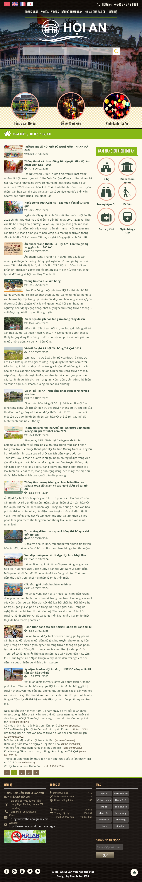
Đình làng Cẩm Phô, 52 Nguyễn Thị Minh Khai (32, 744)
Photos (44, 12)
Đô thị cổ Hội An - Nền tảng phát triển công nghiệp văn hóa (56, 392)
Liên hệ (113, 12)
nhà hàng (121, 819)
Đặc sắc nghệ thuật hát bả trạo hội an (48, 584)
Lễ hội (106, 179)
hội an (104, 793)
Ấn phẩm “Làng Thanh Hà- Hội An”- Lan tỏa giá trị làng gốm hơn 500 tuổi (56, 245)
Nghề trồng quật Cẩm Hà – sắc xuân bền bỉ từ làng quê (56, 204)
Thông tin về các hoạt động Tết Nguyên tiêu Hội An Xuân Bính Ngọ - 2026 (56, 163)
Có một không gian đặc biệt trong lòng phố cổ (32, 725)
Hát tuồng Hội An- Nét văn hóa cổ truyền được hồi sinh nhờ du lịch (45, 733)
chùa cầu (103, 813)
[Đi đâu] (127, 194)
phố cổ (103, 806)
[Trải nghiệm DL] (106, 194)
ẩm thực (120, 826)
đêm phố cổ (121, 806)
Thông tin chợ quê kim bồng (42, 281)
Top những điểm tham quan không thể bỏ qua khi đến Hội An (56, 533)
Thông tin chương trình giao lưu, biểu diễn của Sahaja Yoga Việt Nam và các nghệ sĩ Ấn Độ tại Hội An (56, 485)
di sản (104, 826)
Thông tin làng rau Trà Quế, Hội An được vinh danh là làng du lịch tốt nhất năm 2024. (57, 429)
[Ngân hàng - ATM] (127, 220)
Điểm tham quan (127, 180)
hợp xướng (120, 813)
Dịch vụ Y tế (106, 229)
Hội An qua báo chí (95, 12)
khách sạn (104, 819)
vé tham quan (104, 800)
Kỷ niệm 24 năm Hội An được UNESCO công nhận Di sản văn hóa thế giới (57, 670)
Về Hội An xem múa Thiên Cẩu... (24, 766)
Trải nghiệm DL (106, 204)
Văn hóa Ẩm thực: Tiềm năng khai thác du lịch (32, 747)
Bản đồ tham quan (71, 12)
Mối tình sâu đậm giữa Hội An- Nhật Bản (29, 740)
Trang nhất (31, 12)
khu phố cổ (120, 800)
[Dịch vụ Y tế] (106, 220)
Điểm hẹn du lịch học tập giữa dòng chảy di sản (54, 319)
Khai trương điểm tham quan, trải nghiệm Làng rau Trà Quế (41, 751)
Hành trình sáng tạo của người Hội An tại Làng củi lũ (58, 627)
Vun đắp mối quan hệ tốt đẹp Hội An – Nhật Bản (55, 555)
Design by (73, 876)
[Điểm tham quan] (127, 169)
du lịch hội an (121, 793)
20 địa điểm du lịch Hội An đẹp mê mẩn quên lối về (36, 729)
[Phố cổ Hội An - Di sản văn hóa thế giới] (71, 30)
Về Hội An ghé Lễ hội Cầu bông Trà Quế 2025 (52, 348)
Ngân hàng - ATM (127, 230)
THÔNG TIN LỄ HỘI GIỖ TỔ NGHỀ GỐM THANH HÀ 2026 (56, 148)
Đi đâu (127, 204)
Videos (55, 12)
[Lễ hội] (106, 169)
